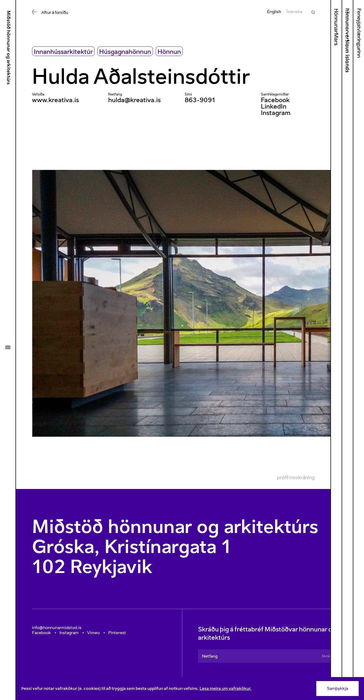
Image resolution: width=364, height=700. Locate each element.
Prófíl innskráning (296, 477)
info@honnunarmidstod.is (57, 627)
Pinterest (117, 632)
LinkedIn (273, 106)
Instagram (275, 113)
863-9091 (200, 100)
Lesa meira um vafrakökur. (226, 688)
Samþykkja (337, 688)
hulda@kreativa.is (134, 100)
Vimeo (93, 632)
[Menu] (7, 347)
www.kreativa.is (55, 100)
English (274, 11)
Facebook (275, 100)
